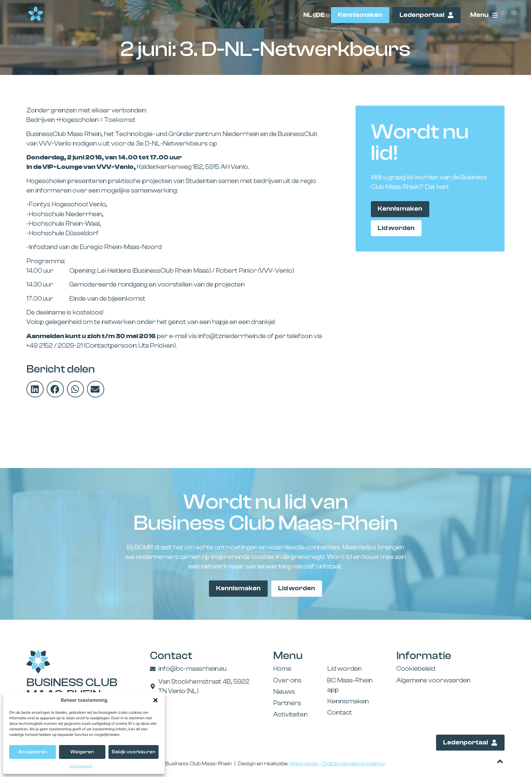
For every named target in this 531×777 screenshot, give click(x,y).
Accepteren (32, 752)
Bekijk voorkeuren (133, 752)
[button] (155, 700)
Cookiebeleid (80, 766)
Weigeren (82, 752)
